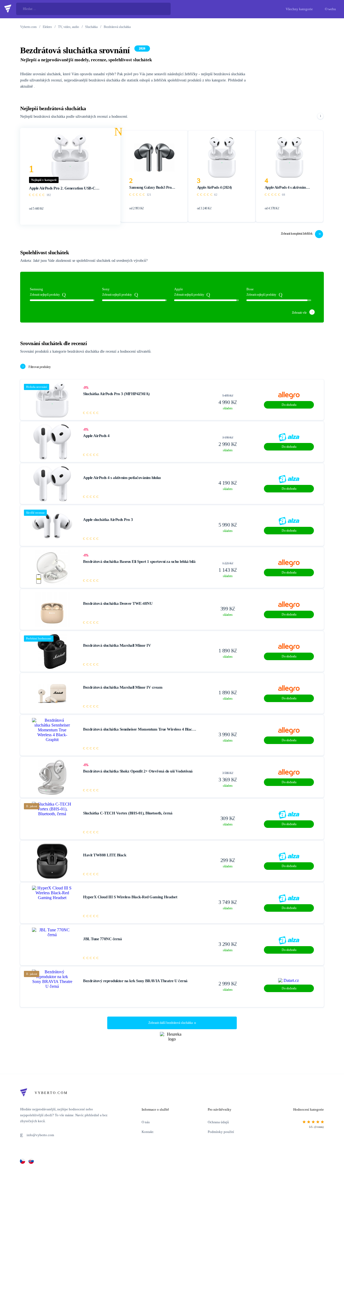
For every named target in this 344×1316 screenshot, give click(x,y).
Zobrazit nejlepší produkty (45, 294)
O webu (330, 9)
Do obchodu (289, 405)
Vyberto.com (28, 27)
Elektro (47, 27)
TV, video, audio (68, 27)
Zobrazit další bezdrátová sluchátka (170, 1023)
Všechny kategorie (299, 9)
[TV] (31, 1161)
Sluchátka (91, 27)
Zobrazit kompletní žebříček (297, 233)
